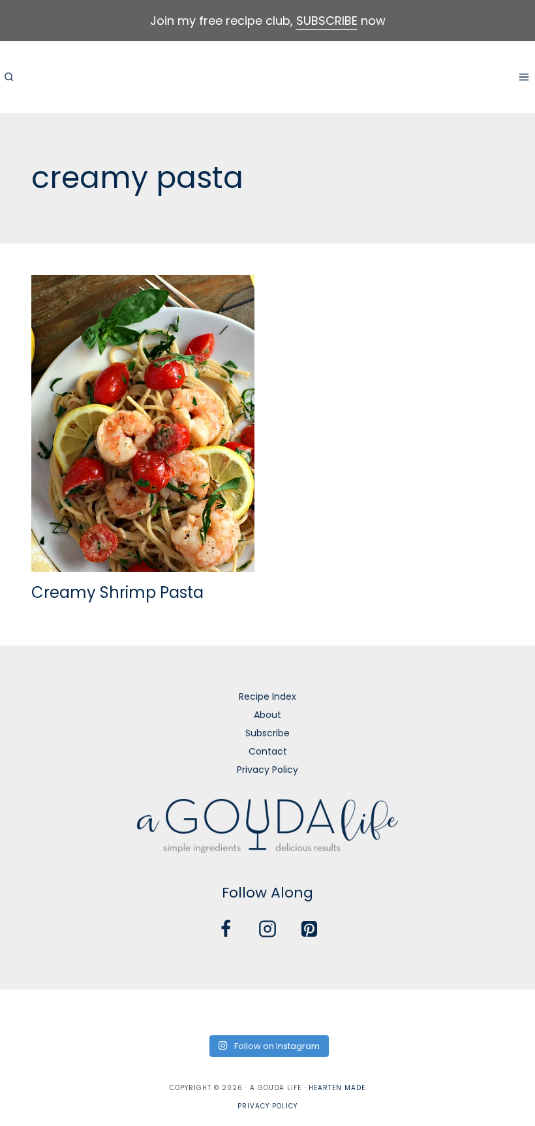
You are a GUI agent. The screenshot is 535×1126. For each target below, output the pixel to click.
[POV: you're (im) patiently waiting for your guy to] (78, 1010)
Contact (268, 751)
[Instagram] (267, 929)
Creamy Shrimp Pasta (117, 592)
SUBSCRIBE (327, 20)
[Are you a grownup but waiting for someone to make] (132, 1010)
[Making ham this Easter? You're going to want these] (511, 1010)
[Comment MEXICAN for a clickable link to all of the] (294, 1010)
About (267, 714)
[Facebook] (225, 929)
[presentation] (142, 423)
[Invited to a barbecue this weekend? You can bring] (24, 1010)
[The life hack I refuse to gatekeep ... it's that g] (403, 1010)
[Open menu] (523, 76)
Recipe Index (267, 696)
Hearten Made (337, 1088)
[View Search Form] (8, 77)
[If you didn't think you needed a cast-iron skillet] (240, 1010)
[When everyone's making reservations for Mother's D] (186, 1010)
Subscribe (267, 733)
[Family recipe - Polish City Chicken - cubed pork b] (349, 1010)
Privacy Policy (267, 769)
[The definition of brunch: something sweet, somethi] (457, 1010)
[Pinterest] (309, 929)
